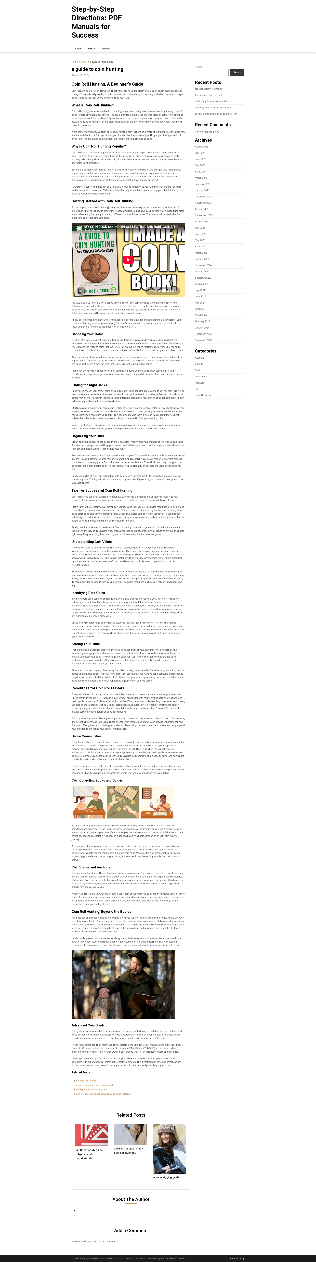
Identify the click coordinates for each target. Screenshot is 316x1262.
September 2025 (204, 215)
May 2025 (200, 240)
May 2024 (200, 302)
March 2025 (201, 252)
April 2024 (200, 309)
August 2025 (201, 221)
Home (78, 48)
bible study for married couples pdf (213, 101)
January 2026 (202, 190)
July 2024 (200, 290)
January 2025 (202, 259)
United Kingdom (203, 395)
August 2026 (201, 146)
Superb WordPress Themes (170, 1258)
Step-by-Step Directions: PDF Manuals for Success (97, 22)
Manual (106, 48)
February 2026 (202, 184)
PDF (197, 389)
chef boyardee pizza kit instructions (213, 107)
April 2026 (200, 171)
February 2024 (202, 321)
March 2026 (201, 178)
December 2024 (203, 265)
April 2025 (200, 246)
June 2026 (200, 159)
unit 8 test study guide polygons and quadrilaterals (104, 1094)
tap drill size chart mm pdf (208, 95)
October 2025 (202, 209)
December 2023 (203, 334)
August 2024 (201, 284)
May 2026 (200, 165)
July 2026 (200, 153)
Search (198, 67)
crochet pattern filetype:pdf (209, 89)
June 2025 (200, 234)
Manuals (199, 382)
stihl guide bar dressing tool (91, 1089)
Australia (199, 357)
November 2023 (203, 340)
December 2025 (203, 196)
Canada (199, 364)
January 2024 (202, 327)
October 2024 (202, 271)
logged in (90, 1241)
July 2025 (200, 228)
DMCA (91, 48)
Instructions (201, 376)
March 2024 (201, 315)
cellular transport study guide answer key (216, 114)
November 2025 (203, 203)
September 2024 (204, 277)
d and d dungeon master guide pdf (95, 1085)
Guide (84, 61)
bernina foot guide (86, 1080)
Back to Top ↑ (237, 1258)
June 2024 (200, 296)
